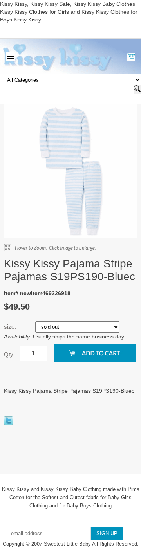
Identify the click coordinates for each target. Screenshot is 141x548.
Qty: (9, 354)
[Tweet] (8, 423)
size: (11, 326)
